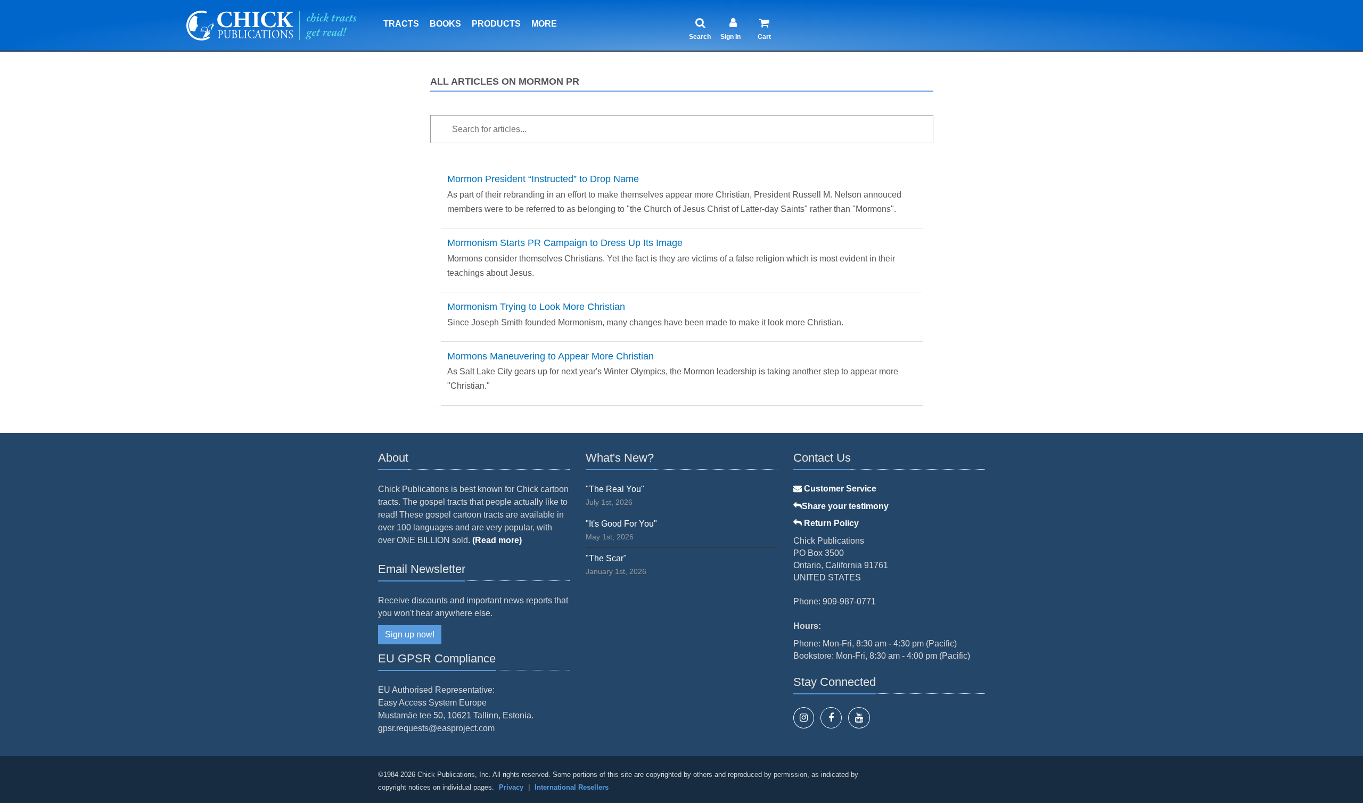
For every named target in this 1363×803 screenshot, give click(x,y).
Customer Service (839, 488)
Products (496, 23)
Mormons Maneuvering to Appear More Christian (550, 356)
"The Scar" (606, 558)
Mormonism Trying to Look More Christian (536, 306)
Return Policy (830, 523)
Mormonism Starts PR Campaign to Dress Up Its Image (565, 242)
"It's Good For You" (621, 523)
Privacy (511, 787)
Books (445, 23)
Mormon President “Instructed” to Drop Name (543, 179)
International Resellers (572, 787)
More (544, 23)
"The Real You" (615, 489)
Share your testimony (845, 506)
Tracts (401, 23)
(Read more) (497, 540)
